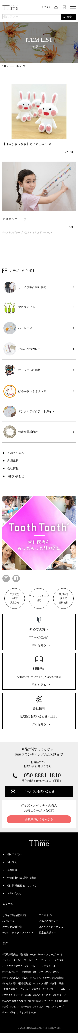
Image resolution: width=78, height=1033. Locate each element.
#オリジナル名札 (42, 971)
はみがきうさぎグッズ (51, 926)
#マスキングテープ (12, 232)
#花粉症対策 (24, 983)
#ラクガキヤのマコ (12, 966)
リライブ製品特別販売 (14, 915)
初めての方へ (15, 452)
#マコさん (35, 977)
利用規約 (13, 460)
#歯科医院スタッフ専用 (40, 1000)
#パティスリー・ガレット (56, 989)
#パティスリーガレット (50, 954)
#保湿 (5, 1006)
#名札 (56, 971)
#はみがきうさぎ (33, 232)
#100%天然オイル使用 (14, 1000)
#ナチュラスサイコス (32, 1006)
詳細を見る (39, 645)
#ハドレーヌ (9, 960)
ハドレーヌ (8, 921)
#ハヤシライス (10, 1012)
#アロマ (14, 1006)
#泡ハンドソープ (55, 1006)
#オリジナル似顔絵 (53, 977)
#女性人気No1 (9, 989)
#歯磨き (36, 989)
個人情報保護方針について (21, 885)
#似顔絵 (26, 971)
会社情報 (13, 468)
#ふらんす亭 (9, 983)
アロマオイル (46, 915)
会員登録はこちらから (39, 819)
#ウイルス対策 (40, 983)
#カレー (49, 960)
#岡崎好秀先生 (10, 954)
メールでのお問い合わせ (39, 791)
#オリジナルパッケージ (30, 960)
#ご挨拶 (59, 960)
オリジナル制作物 (12, 926)
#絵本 (28, 995)
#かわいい (48, 232)
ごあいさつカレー (48, 921)
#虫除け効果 (57, 983)
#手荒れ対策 (61, 1000)
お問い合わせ (15, 476)
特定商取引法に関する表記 (21, 877)
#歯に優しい (59, 995)
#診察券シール (28, 954)
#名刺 (25, 977)
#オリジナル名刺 (11, 977)
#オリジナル (49, 966)
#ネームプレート (11, 971)
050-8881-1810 (42, 775)
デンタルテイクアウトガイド (18, 932)
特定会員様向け (47, 932)
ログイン (46, 7)
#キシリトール (28, 1012)
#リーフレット (32, 966)
